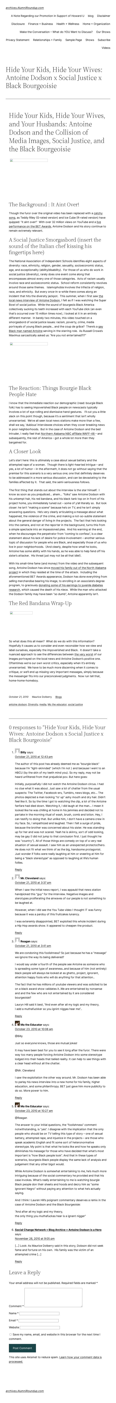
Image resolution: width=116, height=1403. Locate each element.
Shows (89, 40)
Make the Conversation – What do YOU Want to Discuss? (56, 31)
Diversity (33, 704)
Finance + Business (40, 23)
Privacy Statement (17, 40)
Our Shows (103, 31)
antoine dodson (18, 704)
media (42, 704)
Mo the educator (57, 704)
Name (14, 1313)
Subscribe (104, 40)
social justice (75, 704)
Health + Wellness (67, 23)
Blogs (58, 696)
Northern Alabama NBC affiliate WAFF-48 (68, 433)
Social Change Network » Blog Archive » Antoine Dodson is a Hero (58, 1229)
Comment (16, 1306)
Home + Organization (96, 23)
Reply (18, 869)
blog (90, 15)
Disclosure (18, 23)
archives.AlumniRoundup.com (25, 7)
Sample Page (73, 40)
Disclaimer (103, 15)
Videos (106, 47)
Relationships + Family (47, 40)
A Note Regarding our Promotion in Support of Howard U (47, 15)
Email (13, 1320)
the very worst (83, 654)
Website (14, 1327)
